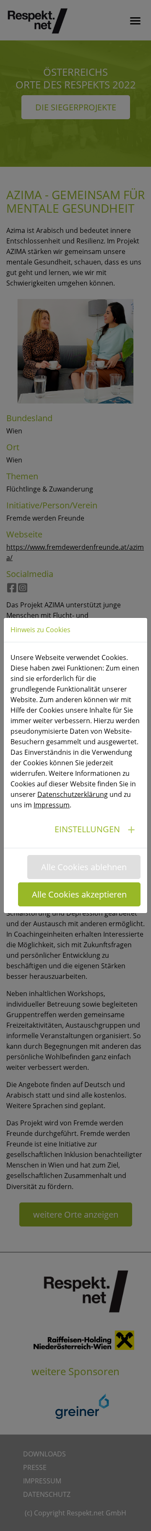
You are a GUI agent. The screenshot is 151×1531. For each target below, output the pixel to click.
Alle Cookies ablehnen (84, 867)
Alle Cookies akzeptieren (79, 894)
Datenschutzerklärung (72, 794)
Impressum (52, 805)
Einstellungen (87, 829)
